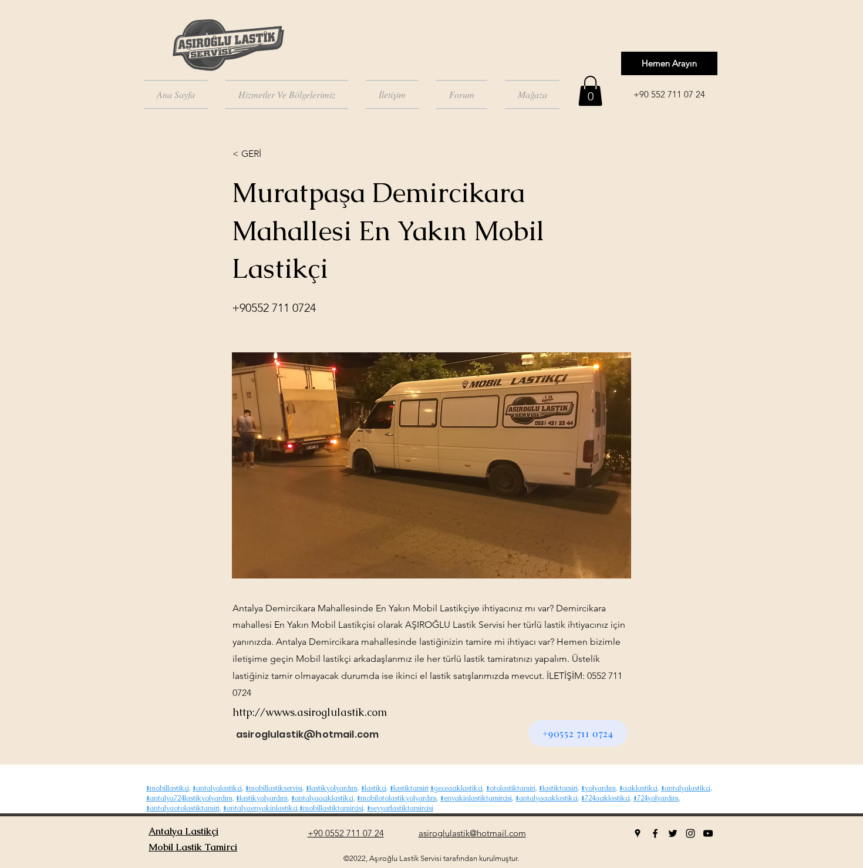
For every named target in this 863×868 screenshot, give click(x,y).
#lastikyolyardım (332, 788)
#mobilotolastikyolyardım (397, 798)
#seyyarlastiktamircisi (400, 808)
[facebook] (655, 833)
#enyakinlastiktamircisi (476, 798)
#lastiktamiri (409, 788)
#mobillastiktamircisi (331, 808)
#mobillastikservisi (273, 788)
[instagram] (690, 833)
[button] (590, 91)
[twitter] (673, 833)
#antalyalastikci (217, 788)
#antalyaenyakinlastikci (260, 808)
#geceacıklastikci (456, 788)
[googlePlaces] (637, 833)
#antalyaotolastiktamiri (183, 808)
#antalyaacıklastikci (322, 798)
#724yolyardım (656, 798)
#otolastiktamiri (510, 788)
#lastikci (373, 788)
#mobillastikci (167, 788)
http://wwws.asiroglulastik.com (309, 712)
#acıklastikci (638, 788)
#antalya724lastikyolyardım (189, 798)
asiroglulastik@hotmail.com (307, 734)
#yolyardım (598, 788)
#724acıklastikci (605, 798)
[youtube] (708, 833)
